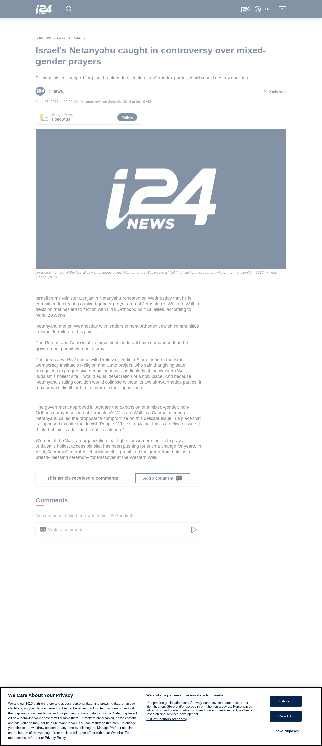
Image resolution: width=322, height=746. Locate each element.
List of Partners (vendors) (166, 719)
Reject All (286, 716)
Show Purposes (286, 731)
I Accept (285, 701)
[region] (161, 716)
